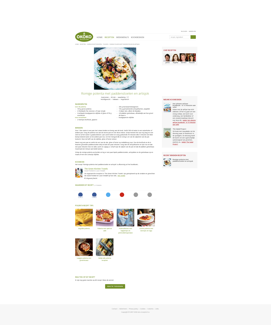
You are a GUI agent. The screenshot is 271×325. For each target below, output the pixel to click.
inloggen (184, 31)
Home (99, 37)
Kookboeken (137, 37)
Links (157, 309)
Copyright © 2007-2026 (129, 312)
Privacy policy (133, 309)
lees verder (121, 176)
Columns (150, 309)
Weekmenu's (122, 37)
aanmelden (192, 31)
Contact (114, 309)
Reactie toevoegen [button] (115, 286)
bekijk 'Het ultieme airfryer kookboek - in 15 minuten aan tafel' (184, 122)
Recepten (109, 37)
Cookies (142, 309)
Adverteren (123, 309)
